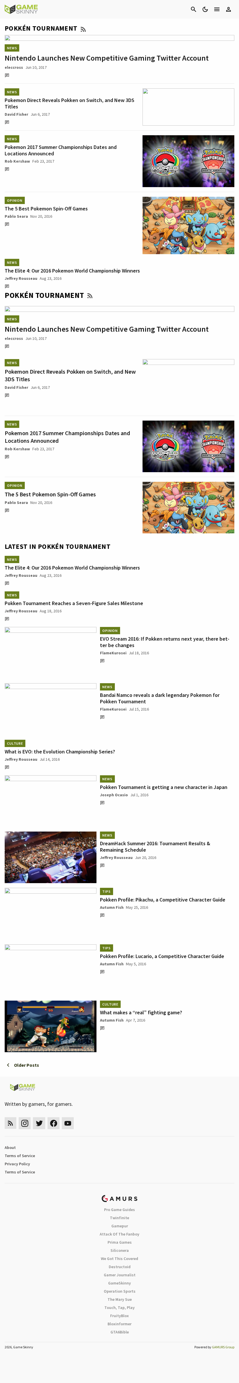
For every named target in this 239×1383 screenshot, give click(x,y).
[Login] (228, 9)
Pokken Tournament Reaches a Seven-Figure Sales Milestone (74, 603)
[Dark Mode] (205, 9)
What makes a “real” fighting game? (141, 1012)
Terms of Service (20, 1155)
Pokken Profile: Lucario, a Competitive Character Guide (162, 956)
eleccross (14, 67)
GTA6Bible (119, 1332)
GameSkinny (119, 1283)
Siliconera (119, 1250)
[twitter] (39, 1123)
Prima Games (120, 1242)
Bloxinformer (119, 1323)
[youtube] (68, 1123)
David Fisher (16, 114)
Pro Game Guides (119, 1209)
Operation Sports (120, 1291)
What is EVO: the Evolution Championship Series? (60, 751)
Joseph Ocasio (114, 794)
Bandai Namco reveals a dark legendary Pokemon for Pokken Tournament (159, 698)
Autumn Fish (112, 907)
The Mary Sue (120, 1299)
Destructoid (120, 1266)
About (10, 1147)
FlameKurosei (113, 653)
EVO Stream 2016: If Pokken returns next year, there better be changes (164, 642)
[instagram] (25, 1123)
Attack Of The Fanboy (119, 1234)
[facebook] (53, 1123)
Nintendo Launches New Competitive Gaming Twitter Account (107, 58)
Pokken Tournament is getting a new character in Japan (163, 787)
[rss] (10, 1123)
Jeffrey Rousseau (21, 278)
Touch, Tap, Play (119, 1307)
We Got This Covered (119, 1258)
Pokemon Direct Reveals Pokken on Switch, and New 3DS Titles (69, 103)
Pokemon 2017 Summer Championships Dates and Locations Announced (61, 150)
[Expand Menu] (217, 9)
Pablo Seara (16, 216)
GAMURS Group (223, 1347)
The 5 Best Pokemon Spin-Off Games (46, 208)
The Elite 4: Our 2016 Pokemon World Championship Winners (72, 270)
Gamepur (119, 1226)
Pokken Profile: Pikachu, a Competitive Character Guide (162, 899)
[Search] (193, 9)
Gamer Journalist (120, 1274)
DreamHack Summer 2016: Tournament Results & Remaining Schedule (155, 846)
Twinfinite (119, 1217)
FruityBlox (119, 1315)
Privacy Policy (17, 1163)
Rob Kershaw (17, 161)
